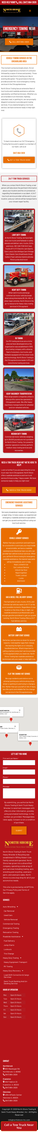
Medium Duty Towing (19, 434)
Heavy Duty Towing (19, 290)
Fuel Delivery (9, 941)
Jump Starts (9, 945)
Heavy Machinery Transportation (19, 393)
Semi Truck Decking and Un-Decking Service (16, 982)
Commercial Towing (11, 924)
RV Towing (19, 338)
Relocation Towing (10, 932)
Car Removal (9, 911)
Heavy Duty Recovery (12, 970)
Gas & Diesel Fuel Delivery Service (19, 597)
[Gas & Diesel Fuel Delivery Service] (19, 590)
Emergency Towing (11, 928)
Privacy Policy (12, 890)
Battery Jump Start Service (19, 635)
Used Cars (8, 915)
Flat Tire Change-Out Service (19, 674)
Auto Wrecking (9, 906)
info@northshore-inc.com (19, 1120)
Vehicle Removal (11, 919)
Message (6, 786)
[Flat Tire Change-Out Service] (19, 667)
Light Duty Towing (19, 235)
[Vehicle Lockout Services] (19, 531)
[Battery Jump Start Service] (19, 629)
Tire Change (9, 953)
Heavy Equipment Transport (15, 962)
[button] (6, 736)
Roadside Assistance (11, 936)
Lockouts (8, 949)
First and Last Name (10, 758)
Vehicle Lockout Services (19, 538)
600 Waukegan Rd (12, 1069)
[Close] (15, 726)
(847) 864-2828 (30, 2)
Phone (5, 777)
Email (5, 768)
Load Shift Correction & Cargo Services (16, 976)
